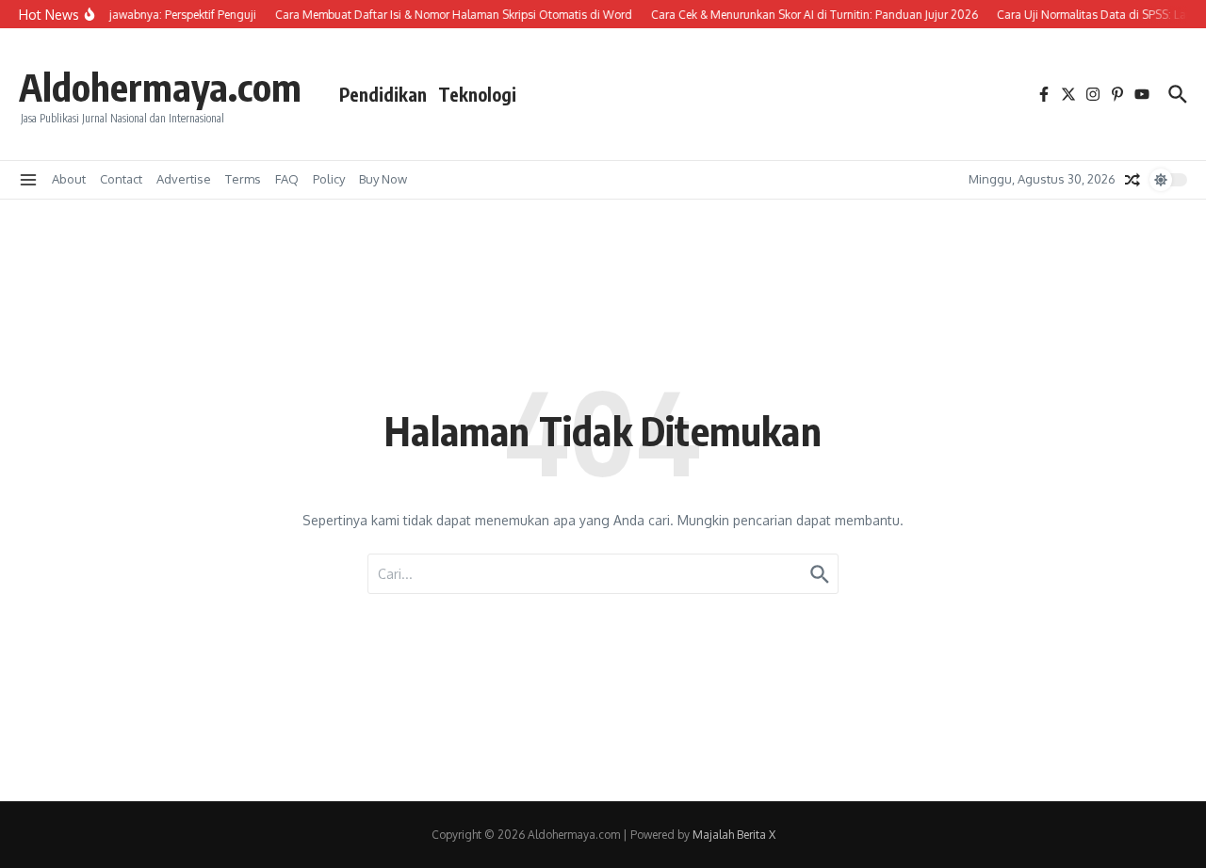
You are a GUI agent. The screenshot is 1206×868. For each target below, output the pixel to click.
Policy (329, 178)
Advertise (183, 178)
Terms (243, 178)
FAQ (287, 178)
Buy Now (383, 178)
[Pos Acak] (1132, 179)
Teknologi (477, 94)
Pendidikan (383, 94)
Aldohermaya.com (160, 86)
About (69, 178)
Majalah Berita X (734, 835)
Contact (121, 178)
